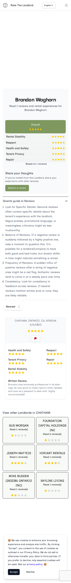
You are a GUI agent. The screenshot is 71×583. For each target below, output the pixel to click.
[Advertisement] (35, 51)
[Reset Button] (35, 338)
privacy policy (34, 564)
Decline (30, 572)
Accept (14, 572)
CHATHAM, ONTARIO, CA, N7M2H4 (35, 320)
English (47, 5)
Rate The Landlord (22, 5)
